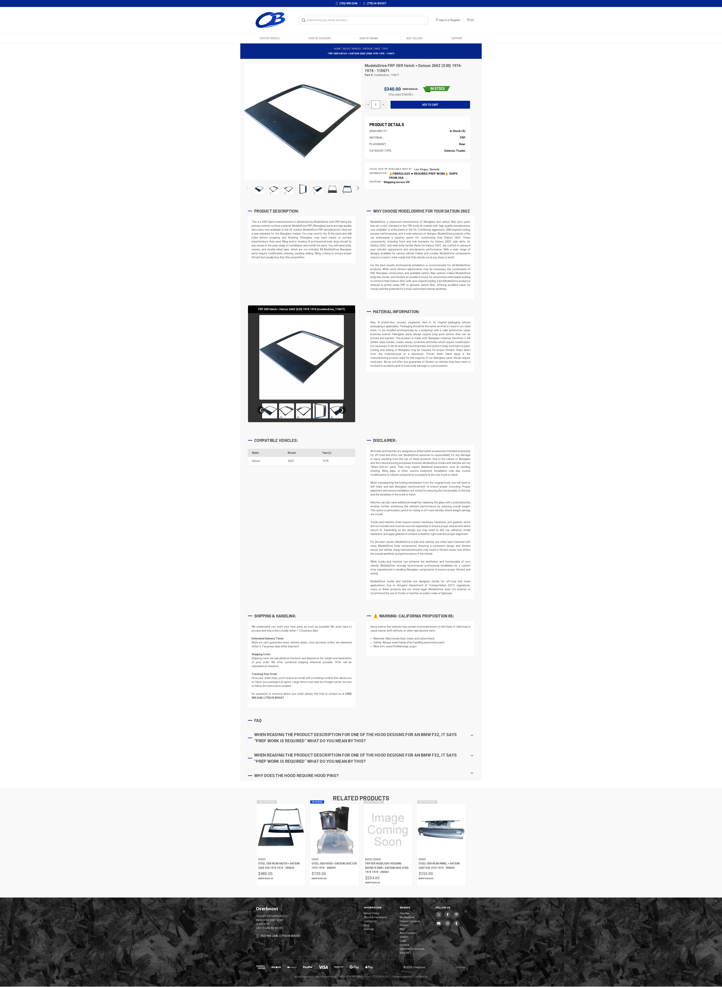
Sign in (443, 19)
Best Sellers (415, 37)
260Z (291, 460)
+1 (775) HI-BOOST (379, 976)
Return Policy (371, 912)
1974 (325, 460)
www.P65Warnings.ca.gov (401, 645)
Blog (366, 924)
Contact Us (370, 920)
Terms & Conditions (375, 916)
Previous (247, 188)
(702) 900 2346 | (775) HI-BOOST (280, 935)
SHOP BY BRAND (368, 37)
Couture (404, 944)
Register (455, 19)
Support (456, 37)
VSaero (404, 924)
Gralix (403, 940)
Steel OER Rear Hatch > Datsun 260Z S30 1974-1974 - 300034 (279, 865)
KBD (402, 928)
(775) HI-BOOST (376, 3)
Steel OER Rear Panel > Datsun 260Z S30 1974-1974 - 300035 (439, 865)
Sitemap (369, 928)
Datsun (256, 460)
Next (357, 188)
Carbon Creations (410, 920)
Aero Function (408, 932)
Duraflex (405, 912)
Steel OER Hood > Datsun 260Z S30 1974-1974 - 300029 (334, 865)
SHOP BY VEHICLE (270, 37)
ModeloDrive (376, 65)
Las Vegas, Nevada (426, 168)
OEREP (404, 936)
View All (404, 952)
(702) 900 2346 (348, 3)
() (472, 19)
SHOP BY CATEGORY (319, 37)
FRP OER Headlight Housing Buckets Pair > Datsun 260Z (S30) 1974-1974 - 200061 (387, 867)
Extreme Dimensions (412, 948)
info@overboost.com (307, 976)
